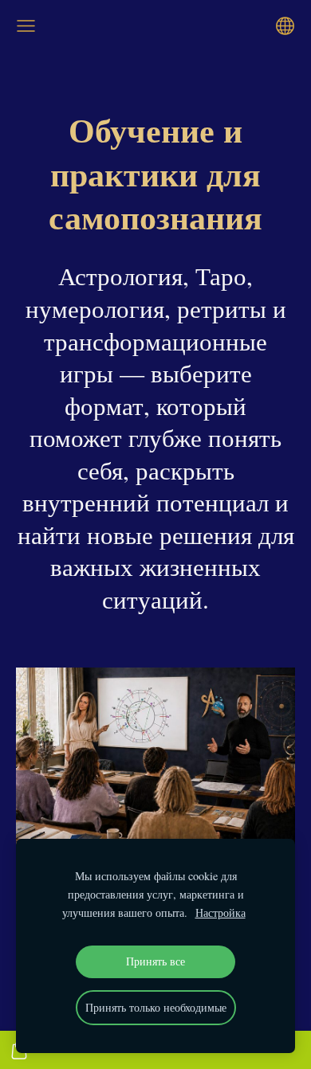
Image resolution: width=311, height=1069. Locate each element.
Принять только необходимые (155, 1007)
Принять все (155, 961)
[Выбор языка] (285, 26)
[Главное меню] (26, 26)
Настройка (220, 912)
